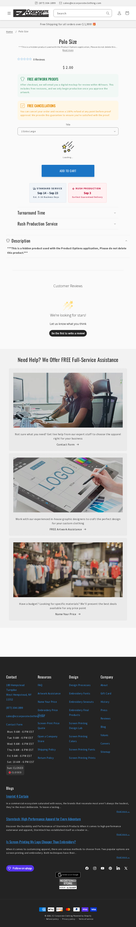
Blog (103, 726)
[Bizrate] (131, 925)
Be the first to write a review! (68, 333)
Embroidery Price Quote (48, 712)
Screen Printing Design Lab (78, 726)
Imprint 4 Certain (17, 796)
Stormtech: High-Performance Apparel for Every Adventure (43, 818)
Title (68, 124)
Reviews (106, 718)
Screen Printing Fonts (82, 749)
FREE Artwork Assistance (66, 529)
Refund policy (52, 919)
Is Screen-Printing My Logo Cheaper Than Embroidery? (41, 841)
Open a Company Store (48, 739)
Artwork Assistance (49, 693)
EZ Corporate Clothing (62, 916)
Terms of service (86, 919)
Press (104, 710)
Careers (105, 743)
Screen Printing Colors (78, 739)
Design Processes (79, 685)
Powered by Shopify (82, 916)
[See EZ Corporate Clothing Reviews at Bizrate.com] (68, 888)
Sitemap (105, 751)
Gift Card (106, 693)
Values (104, 735)
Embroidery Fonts (79, 693)
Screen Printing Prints (82, 758)
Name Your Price (65, 614)
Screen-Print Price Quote (49, 726)
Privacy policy (68, 919)
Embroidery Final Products (79, 712)
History (105, 701)
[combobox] (83, 13)
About (104, 685)
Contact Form (66, 444)
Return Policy (46, 758)
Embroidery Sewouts (81, 701)
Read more (68, 50)
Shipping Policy (47, 749)
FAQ (40, 685)
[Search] (108, 13)
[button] (8, 13)
